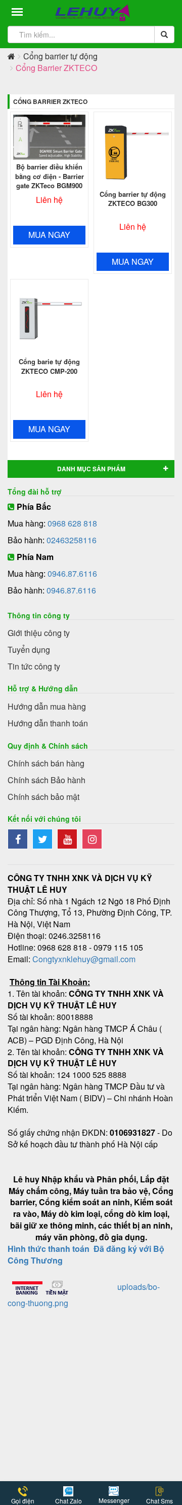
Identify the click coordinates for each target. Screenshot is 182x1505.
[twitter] (44, 840)
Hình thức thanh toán (48, 1248)
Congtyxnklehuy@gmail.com (83, 959)
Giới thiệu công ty (39, 633)
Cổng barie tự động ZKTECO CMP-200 (49, 366)
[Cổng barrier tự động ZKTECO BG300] (133, 151)
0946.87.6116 (72, 573)
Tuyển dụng (29, 649)
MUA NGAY (49, 234)
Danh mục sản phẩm (91, 468)
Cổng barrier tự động (60, 56)
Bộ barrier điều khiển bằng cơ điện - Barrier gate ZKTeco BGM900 (49, 176)
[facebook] (20, 840)
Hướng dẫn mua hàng (47, 706)
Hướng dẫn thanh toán (48, 723)
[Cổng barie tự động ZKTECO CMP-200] (49, 318)
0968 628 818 (72, 523)
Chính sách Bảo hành (46, 780)
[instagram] (93, 840)
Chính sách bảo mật (43, 796)
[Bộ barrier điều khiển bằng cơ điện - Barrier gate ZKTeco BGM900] (49, 137)
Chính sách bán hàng (46, 763)
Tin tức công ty (34, 666)
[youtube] (69, 840)
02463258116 (72, 540)
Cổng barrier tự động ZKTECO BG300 (133, 198)
